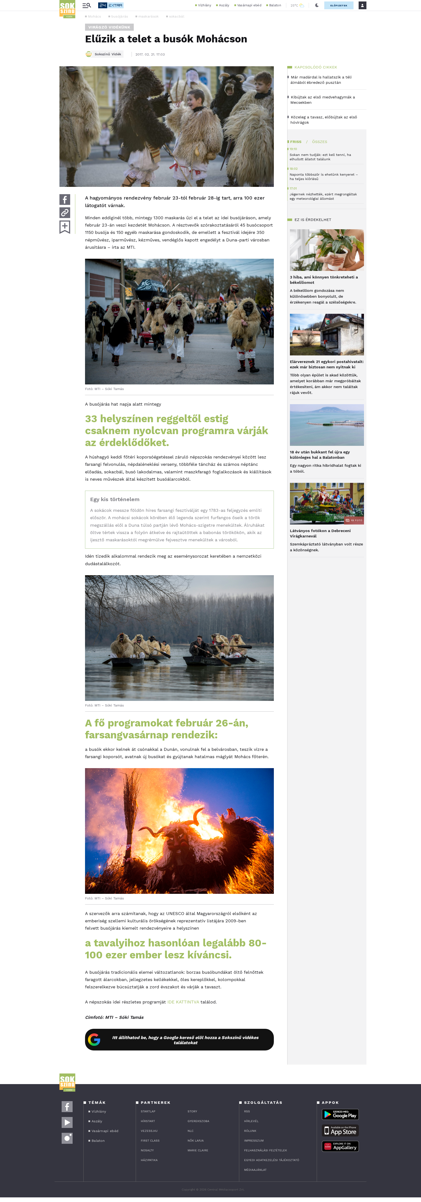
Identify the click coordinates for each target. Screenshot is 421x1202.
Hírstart (148, 1121)
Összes (319, 141)
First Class (150, 1140)
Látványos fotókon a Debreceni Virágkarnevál (320, 533)
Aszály (224, 5)
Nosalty (147, 1150)
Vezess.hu (149, 1131)
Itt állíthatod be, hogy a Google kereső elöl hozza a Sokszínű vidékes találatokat (185, 1040)
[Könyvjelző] (64, 227)
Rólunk (250, 1131)
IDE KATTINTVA (183, 1001)
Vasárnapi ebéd (249, 5)
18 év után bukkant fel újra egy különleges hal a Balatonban (320, 455)
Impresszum (254, 1140)
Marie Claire (198, 1150)
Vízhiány (204, 5)
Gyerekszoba (198, 1121)
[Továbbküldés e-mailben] (64, 212)
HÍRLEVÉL (251, 1121)
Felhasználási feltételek (265, 1150)
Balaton (275, 5)
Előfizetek (338, 5)
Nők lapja (196, 1140)
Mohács (94, 16)
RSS (247, 1111)
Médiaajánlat (255, 1170)
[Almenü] (86, 5)
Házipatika (149, 1160)
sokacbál (176, 16)
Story (192, 1111)
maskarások (148, 16)
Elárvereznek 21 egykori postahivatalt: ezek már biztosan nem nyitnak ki (327, 364)
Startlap (148, 1111)
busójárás (119, 16)
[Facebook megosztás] (64, 199)
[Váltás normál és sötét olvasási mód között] (317, 5)
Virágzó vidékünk (109, 27)
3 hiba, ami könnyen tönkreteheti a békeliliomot (324, 280)
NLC (190, 1131)
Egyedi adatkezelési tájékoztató (271, 1160)
